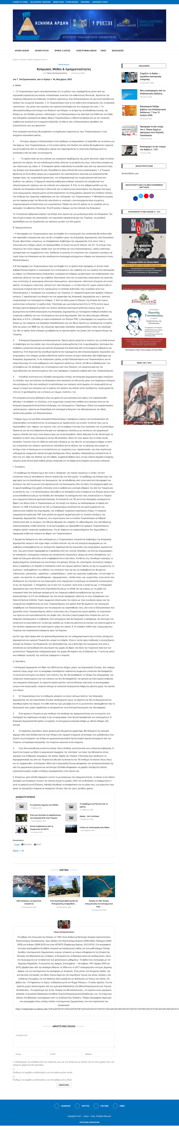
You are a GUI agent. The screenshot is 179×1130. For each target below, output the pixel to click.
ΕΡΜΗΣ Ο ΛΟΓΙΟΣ (62, 50)
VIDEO (103, 50)
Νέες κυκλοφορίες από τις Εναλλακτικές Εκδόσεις (153, 92)
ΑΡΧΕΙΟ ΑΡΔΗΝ (22, 50)
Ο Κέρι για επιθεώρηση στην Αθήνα (94, 827)
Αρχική (15, 60)
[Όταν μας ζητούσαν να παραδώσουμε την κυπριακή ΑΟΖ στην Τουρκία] (21, 818)
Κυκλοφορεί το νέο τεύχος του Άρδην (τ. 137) (153, 148)
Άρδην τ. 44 (18, 851)
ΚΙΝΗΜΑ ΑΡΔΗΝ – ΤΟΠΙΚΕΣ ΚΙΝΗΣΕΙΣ (65, 2)
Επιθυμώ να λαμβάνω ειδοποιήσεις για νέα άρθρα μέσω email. (42, 1080)
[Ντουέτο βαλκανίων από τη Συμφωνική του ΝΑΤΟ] (21, 829)
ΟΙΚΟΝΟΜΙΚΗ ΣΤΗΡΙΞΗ (100, 2)
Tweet (17, 844)
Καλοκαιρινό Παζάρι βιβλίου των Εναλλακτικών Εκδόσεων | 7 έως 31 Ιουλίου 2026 (153, 111)
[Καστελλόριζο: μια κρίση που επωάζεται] (29, 886)
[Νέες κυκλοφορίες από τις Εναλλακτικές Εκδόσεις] (129, 94)
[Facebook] (160, 2)
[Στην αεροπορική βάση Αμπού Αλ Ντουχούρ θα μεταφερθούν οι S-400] (64, 886)
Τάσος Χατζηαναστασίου (57, 73)
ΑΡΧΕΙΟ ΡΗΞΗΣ (42, 50)
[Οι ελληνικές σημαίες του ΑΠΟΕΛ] (21, 806)
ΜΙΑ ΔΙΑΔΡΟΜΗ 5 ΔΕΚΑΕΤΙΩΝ (40, 2)
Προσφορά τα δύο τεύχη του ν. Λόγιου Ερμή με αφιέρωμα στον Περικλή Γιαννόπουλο (151, 131)
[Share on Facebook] (61, 860)
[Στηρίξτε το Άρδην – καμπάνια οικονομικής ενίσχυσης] (129, 77)
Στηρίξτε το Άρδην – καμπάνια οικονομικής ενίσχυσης (150, 76)
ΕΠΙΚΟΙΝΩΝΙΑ (85, 2)
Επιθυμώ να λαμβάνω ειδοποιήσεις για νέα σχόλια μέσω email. (43, 1072)
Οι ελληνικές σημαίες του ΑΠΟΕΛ (44, 805)
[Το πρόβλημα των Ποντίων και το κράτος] (71, 807)
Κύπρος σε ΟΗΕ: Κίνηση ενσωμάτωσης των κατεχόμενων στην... (99, 904)
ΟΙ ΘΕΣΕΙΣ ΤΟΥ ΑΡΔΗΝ (20, 2)
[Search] (165, 51)
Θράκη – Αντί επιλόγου (89, 816)
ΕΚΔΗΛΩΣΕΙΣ (118, 50)
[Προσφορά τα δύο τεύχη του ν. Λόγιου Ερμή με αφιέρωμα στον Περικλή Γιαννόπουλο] (129, 130)
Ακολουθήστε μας (130, 173)
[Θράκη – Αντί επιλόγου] (71, 818)
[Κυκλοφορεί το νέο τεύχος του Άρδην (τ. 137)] (129, 150)
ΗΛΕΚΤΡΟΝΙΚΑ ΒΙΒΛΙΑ (86, 50)
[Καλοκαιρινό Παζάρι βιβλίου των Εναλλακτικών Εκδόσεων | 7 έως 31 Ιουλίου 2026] (129, 110)
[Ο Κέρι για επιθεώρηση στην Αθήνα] (71, 829)
